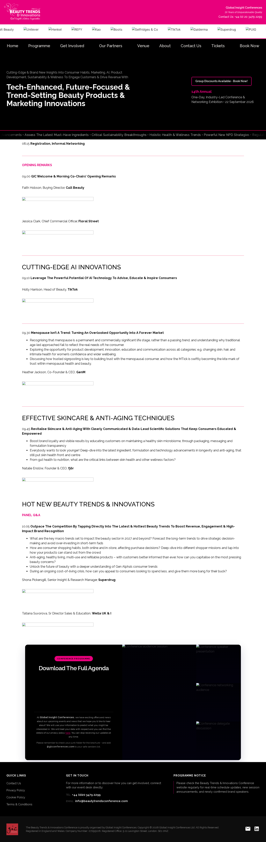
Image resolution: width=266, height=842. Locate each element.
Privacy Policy (15, 790)
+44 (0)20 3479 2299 (83, 795)
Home (12, 45)
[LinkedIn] (257, 829)
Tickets (218, 45)
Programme (39, 45)
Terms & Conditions (19, 804)
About (165, 45)
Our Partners (110, 45)
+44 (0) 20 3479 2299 (248, 16)
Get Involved (72, 45)
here (67, 732)
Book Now (249, 45)
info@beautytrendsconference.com (97, 801)
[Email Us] (248, 829)
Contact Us (191, 45)
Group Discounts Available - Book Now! (221, 81)
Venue (143, 45)
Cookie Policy (15, 797)
